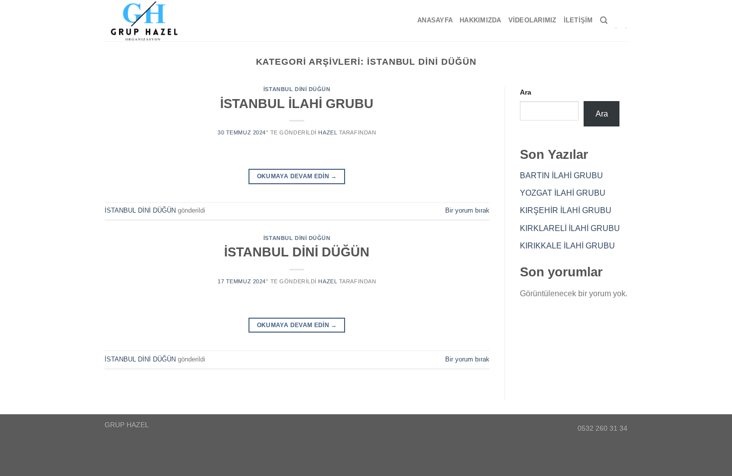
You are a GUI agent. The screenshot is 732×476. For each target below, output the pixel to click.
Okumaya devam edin (297, 176)
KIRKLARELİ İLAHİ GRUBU (570, 228)
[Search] (604, 20)
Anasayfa (435, 20)
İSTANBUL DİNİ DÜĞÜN (297, 89)
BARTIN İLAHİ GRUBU (561, 175)
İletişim (578, 20)
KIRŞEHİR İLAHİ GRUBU (565, 210)
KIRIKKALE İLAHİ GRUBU (567, 245)
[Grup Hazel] (148, 20)
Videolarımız (532, 20)
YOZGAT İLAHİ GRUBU (563, 193)
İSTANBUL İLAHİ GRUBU (296, 104)
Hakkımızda (480, 20)
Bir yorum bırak (467, 210)
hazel (327, 132)
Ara (525, 92)
